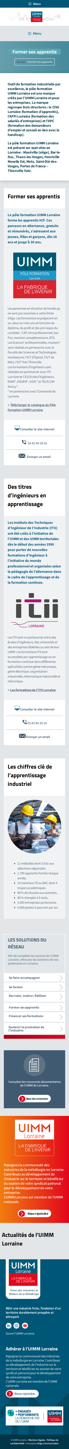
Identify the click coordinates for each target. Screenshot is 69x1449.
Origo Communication (48, 1443)
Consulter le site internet (37, 429)
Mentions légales (36, 1440)
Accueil (21, 62)
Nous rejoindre (24, 1393)
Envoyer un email (39, 456)
